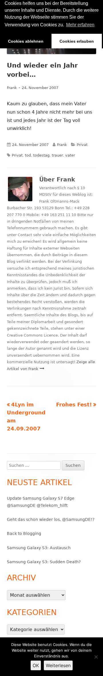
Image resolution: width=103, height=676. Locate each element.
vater (70, 155)
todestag (41, 155)
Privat (82, 145)
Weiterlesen (58, 665)
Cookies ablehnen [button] (25, 41)
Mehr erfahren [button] (80, 24)
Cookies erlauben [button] (77, 41)
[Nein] (96, 657)
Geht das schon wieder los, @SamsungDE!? (50, 519)
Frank (12, 88)
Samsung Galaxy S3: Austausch (39, 547)
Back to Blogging (24, 533)
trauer (57, 155)
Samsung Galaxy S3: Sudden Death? (44, 562)
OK (36, 665)
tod (28, 155)
